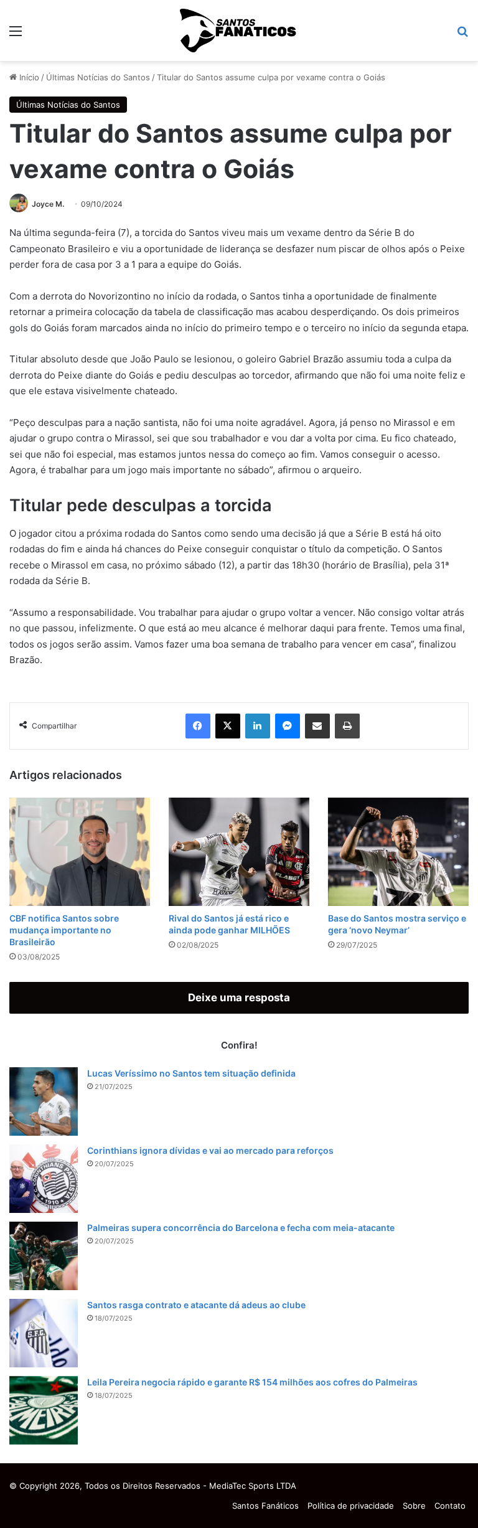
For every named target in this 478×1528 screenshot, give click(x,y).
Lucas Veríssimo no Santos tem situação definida (191, 1073)
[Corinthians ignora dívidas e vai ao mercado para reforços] (43, 1178)
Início (28, 77)
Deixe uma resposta (239, 997)
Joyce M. (48, 204)
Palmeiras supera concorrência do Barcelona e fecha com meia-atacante (241, 1227)
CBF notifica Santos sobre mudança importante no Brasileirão (64, 930)
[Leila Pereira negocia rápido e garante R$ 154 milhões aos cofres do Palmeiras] (43, 1410)
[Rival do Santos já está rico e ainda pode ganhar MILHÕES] (239, 852)
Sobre (414, 1506)
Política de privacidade (350, 1506)
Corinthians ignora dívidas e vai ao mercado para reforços (210, 1150)
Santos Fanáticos (265, 1506)
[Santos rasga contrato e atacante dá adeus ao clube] (43, 1333)
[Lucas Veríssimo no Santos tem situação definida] (43, 1101)
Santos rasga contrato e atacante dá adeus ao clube (196, 1304)
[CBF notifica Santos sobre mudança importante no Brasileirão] (79, 852)
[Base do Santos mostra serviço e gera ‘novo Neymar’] (398, 852)
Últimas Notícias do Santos (98, 77)
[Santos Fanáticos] (239, 30)
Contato (450, 1506)
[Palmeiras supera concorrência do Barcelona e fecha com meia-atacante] (43, 1256)
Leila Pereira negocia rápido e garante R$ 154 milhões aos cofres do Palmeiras (252, 1382)
